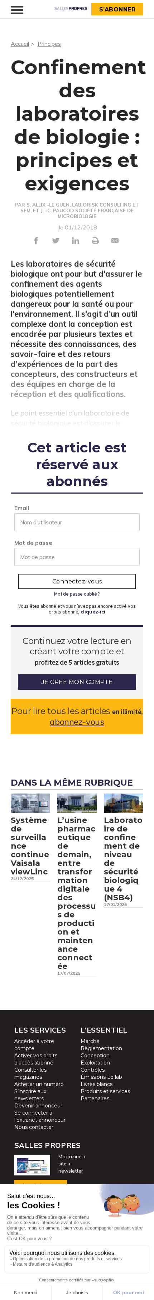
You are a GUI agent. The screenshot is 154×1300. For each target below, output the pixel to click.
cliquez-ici (93, 612)
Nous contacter (33, 1127)
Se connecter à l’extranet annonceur (40, 1116)
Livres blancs (96, 1084)
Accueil (20, 43)
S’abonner (117, 9)
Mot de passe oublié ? (77, 594)
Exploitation (95, 1062)
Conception (95, 1055)
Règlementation (101, 1048)
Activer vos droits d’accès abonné (35, 1059)
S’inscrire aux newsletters (30, 1095)
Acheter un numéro (39, 1084)
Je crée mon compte (77, 682)
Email (21, 507)
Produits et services (105, 1091)
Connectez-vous (77, 581)
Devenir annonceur (38, 1105)
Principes (49, 43)
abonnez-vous (77, 722)
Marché (90, 1041)
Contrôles (93, 1070)
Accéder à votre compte (34, 1045)
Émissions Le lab (101, 1077)
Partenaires (95, 1098)
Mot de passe (33, 542)
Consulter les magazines (30, 1073)
